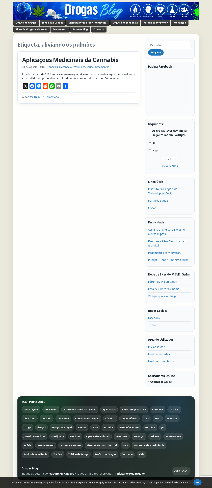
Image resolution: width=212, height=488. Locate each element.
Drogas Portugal (62, 427)
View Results (170, 166)
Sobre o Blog (80, 29)
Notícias (75, 436)
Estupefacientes (129, 427)
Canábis (174, 409)
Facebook (154, 318)
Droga (27, 427)
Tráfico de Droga (78, 454)
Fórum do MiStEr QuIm (162, 281)
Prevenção (179, 22)
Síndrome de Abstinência (149, 445)
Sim (155, 143)
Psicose (155, 436)
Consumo (63, 418)
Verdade (127, 454)
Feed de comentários (161, 361)
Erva (95, 427)
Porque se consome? (155, 22)
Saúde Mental (45, 445)
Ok (197, 482)
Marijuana (57, 436)
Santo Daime (173, 436)
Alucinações (31, 409)
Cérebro (110, 418)
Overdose (122, 436)
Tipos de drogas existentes (31, 29)
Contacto (98, 29)
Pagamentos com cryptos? (164, 253)
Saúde (90, 66)
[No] (208, 482)
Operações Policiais (98, 436)
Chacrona (29, 418)
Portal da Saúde (158, 200)
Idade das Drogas (52, 22)
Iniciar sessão (156, 347)
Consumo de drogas (87, 418)
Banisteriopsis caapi (134, 409)
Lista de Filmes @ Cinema (163, 289)
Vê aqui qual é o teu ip (162, 296)
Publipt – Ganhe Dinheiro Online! (168, 260)
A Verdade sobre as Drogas (79, 409)
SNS (125, 445)
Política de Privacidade (130, 473)
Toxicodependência (35, 454)
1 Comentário (51, 96)
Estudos (108, 427)
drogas (41, 427)
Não (155, 150)
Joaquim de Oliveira (62, 473)
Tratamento (60, 29)
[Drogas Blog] (106, 11)
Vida (141, 454)
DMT (158, 418)
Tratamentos (102, 66)
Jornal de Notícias (34, 436)
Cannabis (52, 66)
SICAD (152, 208)
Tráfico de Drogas (105, 454)
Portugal (139, 436)
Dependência (129, 418)
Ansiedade (51, 409)
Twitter (152, 325)
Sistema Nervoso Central (102, 445)
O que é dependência (125, 22)
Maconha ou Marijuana (72, 66)
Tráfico (57, 454)
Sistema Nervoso (70, 445)
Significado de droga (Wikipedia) (88, 22)
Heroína (150, 427)
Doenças (172, 418)
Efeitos (82, 427)
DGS (146, 418)
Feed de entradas (159, 354)
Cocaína (46, 418)
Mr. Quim (35, 96)
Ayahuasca (109, 409)
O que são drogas (26, 22)
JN (162, 427)
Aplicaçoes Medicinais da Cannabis (70, 60)
